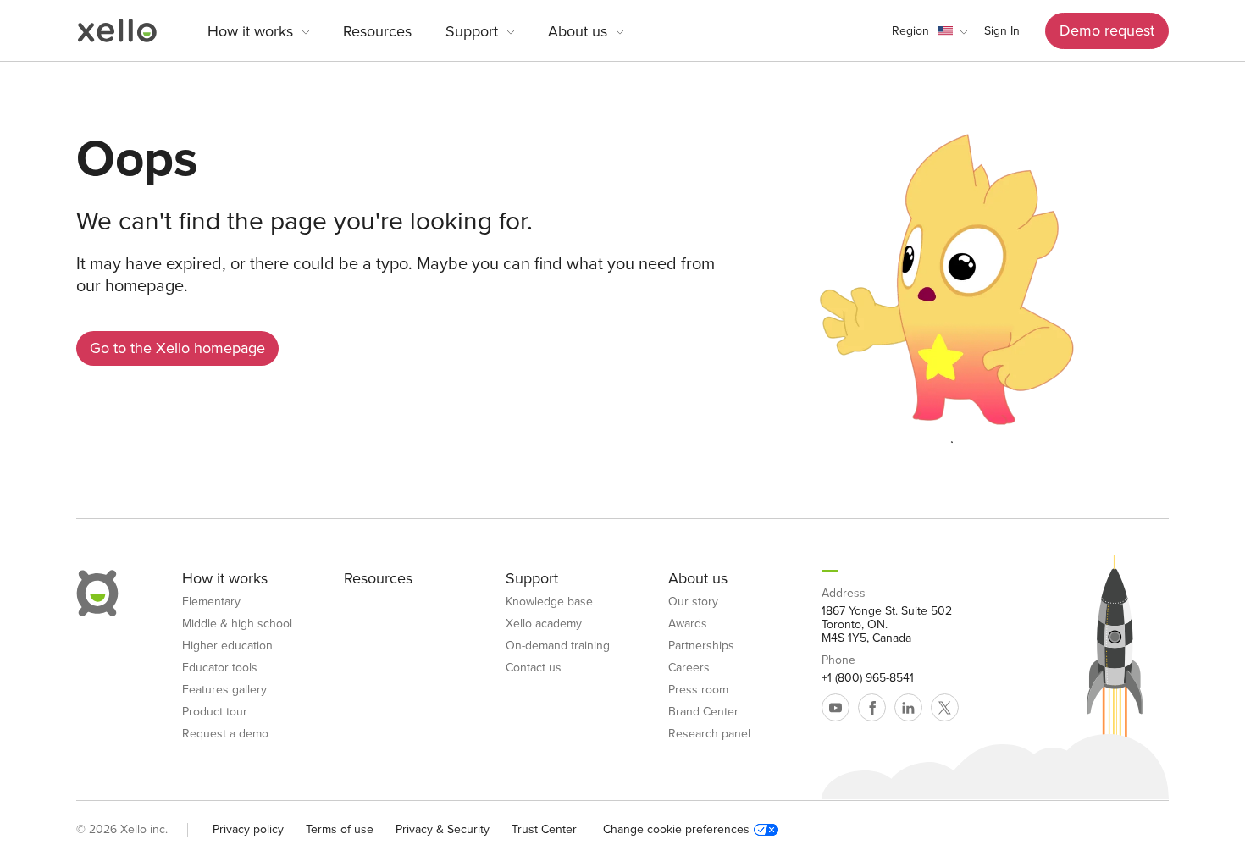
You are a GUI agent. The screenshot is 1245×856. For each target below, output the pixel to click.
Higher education (227, 646)
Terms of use (340, 829)
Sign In (1002, 31)
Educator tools (219, 668)
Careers (689, 668)
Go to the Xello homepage (177, 348)
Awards (687, 624)
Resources (377, 31)
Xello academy (544, 624)
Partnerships (701, 646)
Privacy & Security (443, 829)
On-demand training (558, 646)
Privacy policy (248, 829)
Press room (698, 690)
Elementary (211, 602)
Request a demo (225, 734)
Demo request (1107, 30)
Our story (693, 602)
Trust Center (544, 829)
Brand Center (703, 712)
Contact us (534, 668)
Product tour (214, 712)
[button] (929, 31)
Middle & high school (237, 624)
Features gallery (224, 690)
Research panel (709, 734)
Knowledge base (549, 602)
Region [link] (910, 31)
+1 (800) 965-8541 (868, 678)
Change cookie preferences (676, 830)
